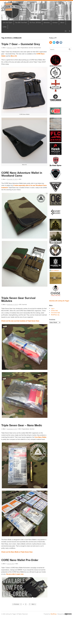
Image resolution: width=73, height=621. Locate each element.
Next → (34, 604)
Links (4, 27)
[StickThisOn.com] (55, 116)
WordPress (54, 614)
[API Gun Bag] (55, 129)
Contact (55, 22)
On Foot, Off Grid (35, 22)
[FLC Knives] (55, 141)
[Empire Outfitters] (55, 192)
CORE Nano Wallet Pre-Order (19, 560)
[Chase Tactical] (55, 296)
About (62, 22)
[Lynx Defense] (54, 270)
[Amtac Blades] (55, 91)
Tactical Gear (37, 47)
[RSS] (50, 42)
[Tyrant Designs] (55, 103)
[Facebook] (57, 42)
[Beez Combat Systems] (55, 166)
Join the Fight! (7, 22)
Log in (52, 308)
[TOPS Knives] (55, 230)
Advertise (47, 22)
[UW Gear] (55, 283)
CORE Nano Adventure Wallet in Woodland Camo (21, 174)
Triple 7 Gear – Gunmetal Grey (20, 44)
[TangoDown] (55, 242)
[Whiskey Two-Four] (55, 78)
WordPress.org (55, 315)
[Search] (69, 49)
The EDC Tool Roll (21, 22)
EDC (18, 47)
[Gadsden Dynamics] (55, 179)
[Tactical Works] (55, 65)
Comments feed (55, 312)
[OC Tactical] (55, 204)
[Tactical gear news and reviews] (12, 18)
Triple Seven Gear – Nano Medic (21, 425)
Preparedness (24, 47)
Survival (31, 47)
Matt (4, 47)
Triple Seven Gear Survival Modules (18, 299)
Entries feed (54, 310)
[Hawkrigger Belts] (55, 154)
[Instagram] (61, 42)
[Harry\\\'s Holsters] (55, 268)
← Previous (16, 604)
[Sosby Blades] (55, 217)
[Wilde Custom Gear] (55, 255)
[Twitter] (54, 42)
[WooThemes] (68, 614)
